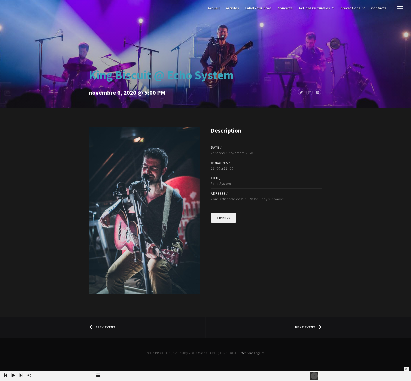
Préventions (350, 8)
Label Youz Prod (258, 8)
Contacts (378, 8)
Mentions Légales (253, 353)
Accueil (213, 8)
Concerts (285, 8)
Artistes (232, 8)
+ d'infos (223, 218)
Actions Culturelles (314, 8)
